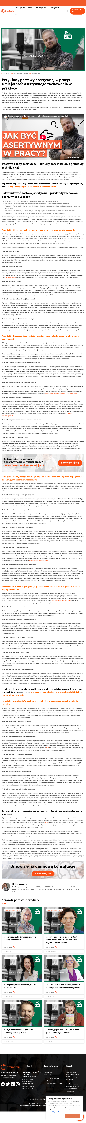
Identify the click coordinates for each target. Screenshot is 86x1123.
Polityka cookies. (56, 1112)
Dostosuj (52, 1116)
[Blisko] (81, 1096)
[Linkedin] (13, 1084)
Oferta (30, 8)
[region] (64, 1108)
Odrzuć (62, 1116)
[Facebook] (3, 1084)
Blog (16, 14)
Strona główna (20, 8)
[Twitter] (8, 1084)
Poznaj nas (54, 8)
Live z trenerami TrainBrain (21, 73)
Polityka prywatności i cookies (28, 1105)
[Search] (68, 11)
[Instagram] (18, 1084)
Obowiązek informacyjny (45, 1105)
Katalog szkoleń (41, 8)
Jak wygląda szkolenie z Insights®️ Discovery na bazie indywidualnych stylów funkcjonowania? (61, 940)
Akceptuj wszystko (73, 1116)
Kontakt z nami (76, 10)
